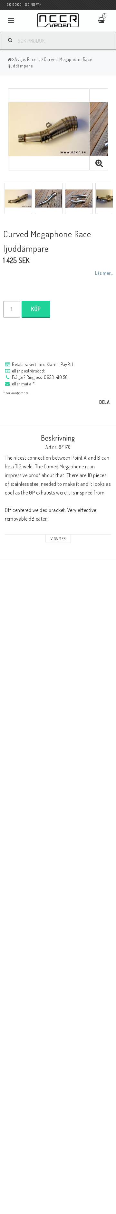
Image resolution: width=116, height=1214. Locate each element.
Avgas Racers (27, 59)
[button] (99, 163)
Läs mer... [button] (104, 273)
